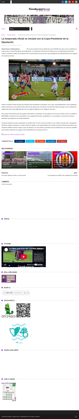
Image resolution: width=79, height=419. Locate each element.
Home (3, 35)
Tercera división (11, 35)
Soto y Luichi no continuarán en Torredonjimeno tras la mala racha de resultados (64, 162)
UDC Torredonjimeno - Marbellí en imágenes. (13, 163)
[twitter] (66, 2)
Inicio (3, 29)
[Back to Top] (76, 416)
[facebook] (63, 2)
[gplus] (69, 2)
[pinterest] (73, 2)
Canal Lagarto (35, 416)
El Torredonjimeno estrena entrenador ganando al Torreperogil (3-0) (39, 162)
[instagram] (76, 2)
